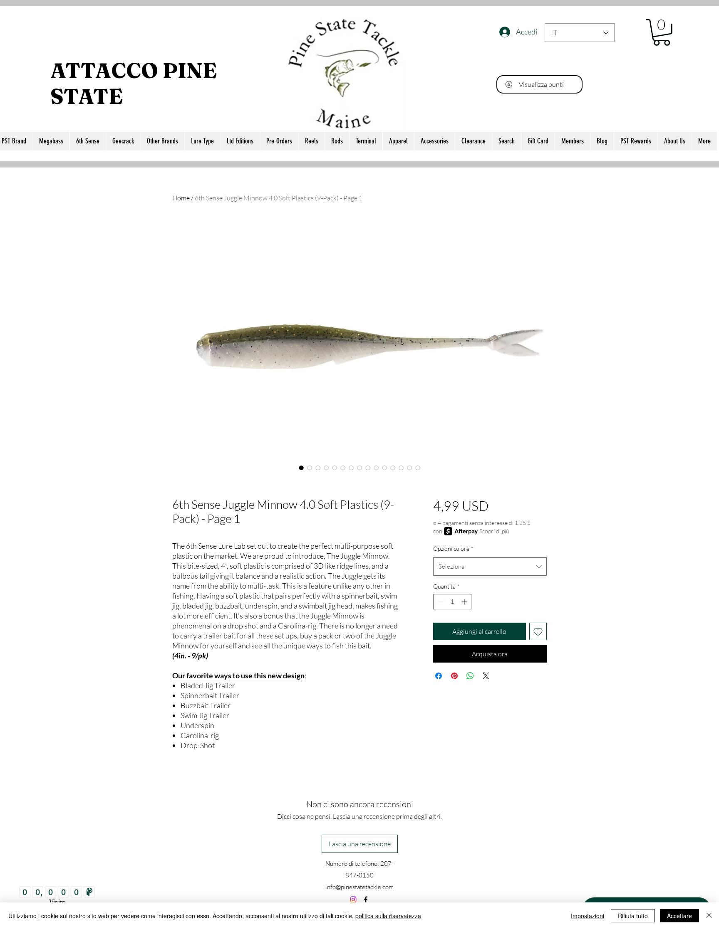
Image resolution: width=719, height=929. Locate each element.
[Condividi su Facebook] (439, 676)
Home (181, 198)
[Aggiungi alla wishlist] (538, 631)
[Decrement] (439, 601)
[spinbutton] (452, 601)
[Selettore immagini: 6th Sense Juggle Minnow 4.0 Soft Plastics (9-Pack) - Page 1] (301, 467)
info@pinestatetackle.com (359, 887)
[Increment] (465, 601)
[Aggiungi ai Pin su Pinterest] (454, 676)
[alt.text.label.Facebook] (366, 899)
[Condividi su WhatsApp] (470, 676)
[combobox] (490, 566)
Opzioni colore (453, 548)
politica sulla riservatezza (388, 916)
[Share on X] (486, 676)
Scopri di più (494, 531)
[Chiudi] (709, 915)
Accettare (679, 916)
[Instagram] (353, 899)
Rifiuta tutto (633, 916)
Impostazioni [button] (587, 916)
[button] (661, 32)
